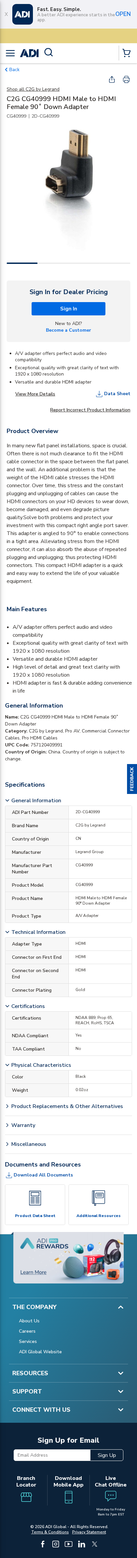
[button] (132, 779)
